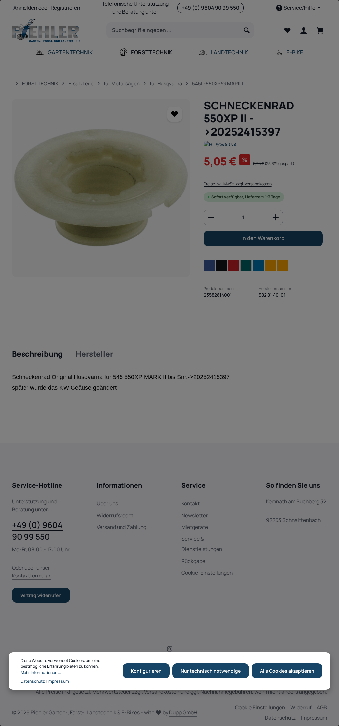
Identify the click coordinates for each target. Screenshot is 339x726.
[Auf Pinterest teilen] (233, 265)
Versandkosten (161, 691)
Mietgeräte (194, 527)
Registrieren (65, 7)
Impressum (314, 717)
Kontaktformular (31, 575)
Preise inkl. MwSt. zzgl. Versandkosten (238, 184)
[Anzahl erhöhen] (276, 218)
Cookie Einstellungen (260, 707)
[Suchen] (247, 30)
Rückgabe (193, 561)
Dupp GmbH (183, 712)
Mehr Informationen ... (41, 672)
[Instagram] (170, 650)
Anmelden (25, 7)
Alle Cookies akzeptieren (287, 671)
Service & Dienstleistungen (201, 544)
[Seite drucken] (282, 265)
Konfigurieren (146, 671)
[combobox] (173, 30)
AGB (322, 707)
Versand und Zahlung (121, 527)
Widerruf (301, 707)
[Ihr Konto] (303, 30)
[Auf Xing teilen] (246, 265)
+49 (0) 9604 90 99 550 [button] (210, 7)
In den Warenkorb (263, 238)
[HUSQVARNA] (220, 144)
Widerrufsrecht (115, 515)
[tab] (37, 354)
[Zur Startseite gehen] (46, 30)
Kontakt (190, 503)
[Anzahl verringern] (211, 218)
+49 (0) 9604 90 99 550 (37, 530)
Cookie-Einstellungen (207, 572)
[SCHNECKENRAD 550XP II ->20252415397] (101, 188)
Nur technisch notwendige (211, 671)
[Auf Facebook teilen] (209, 265)
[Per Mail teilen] (270, 265)
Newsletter (194, 515)
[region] (101, 188)
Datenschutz (280, 717)
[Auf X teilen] (221, 265)
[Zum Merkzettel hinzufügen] (174, 114)
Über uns (107, 503)
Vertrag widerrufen (41, 595)
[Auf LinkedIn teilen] (258, 265)
